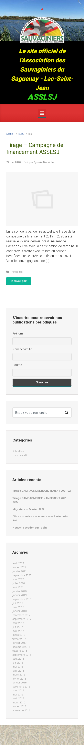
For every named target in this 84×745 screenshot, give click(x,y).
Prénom (17, 333)
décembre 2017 (21, 615)
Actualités (17, 271)
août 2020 (18, 579)
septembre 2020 (21, 575)
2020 (21, 133)
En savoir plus (18, 281)
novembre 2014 (21, 710)
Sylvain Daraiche (44, 162)
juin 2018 (17, 603)
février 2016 (19, 678)
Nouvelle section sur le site (30, 527)
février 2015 (19, 706)
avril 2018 (18, 607)
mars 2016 (18, 674)
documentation (20, 455)
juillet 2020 (18, 583)
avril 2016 (18, 670)
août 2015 (18, 690)
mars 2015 (18, 702)
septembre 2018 (21, 599)
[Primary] (42, 113)
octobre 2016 (19, 650)
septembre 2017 (21, 618)
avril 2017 (18, 630)
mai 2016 (17, 666)
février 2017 (19, 638)
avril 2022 (18, 563)
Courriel (17, 364)
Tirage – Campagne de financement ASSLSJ (34, 148)
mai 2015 (17, 694)
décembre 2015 (21, 686)
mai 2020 (17, 587)
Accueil (10, 133)
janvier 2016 (19, 682)
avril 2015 (18, 698)
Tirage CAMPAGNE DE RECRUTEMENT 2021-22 (41, 490)
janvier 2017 (19, 642)
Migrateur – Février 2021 (28, 509)
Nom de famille (22, 349)
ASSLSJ (42, 97)
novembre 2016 (21, 646)
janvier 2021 (19, 571)
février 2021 (19, 567)
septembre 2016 (21, 654)
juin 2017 (17, 626)
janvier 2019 (19, 595)
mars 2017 (18, 634)
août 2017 (18, 623)
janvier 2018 (19, 611)
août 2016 (18, 658)
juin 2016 (17, 662)
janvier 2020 (19, 591)
